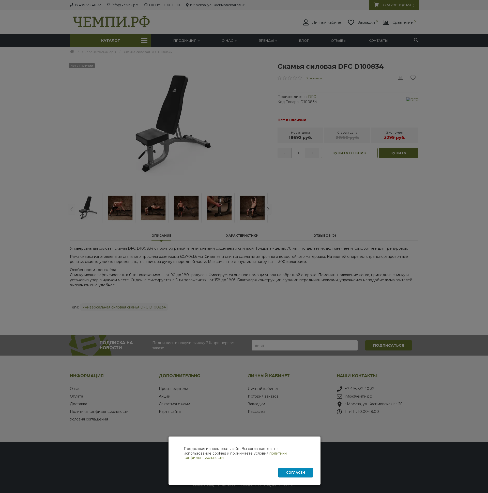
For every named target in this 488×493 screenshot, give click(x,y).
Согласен (295, 472)
